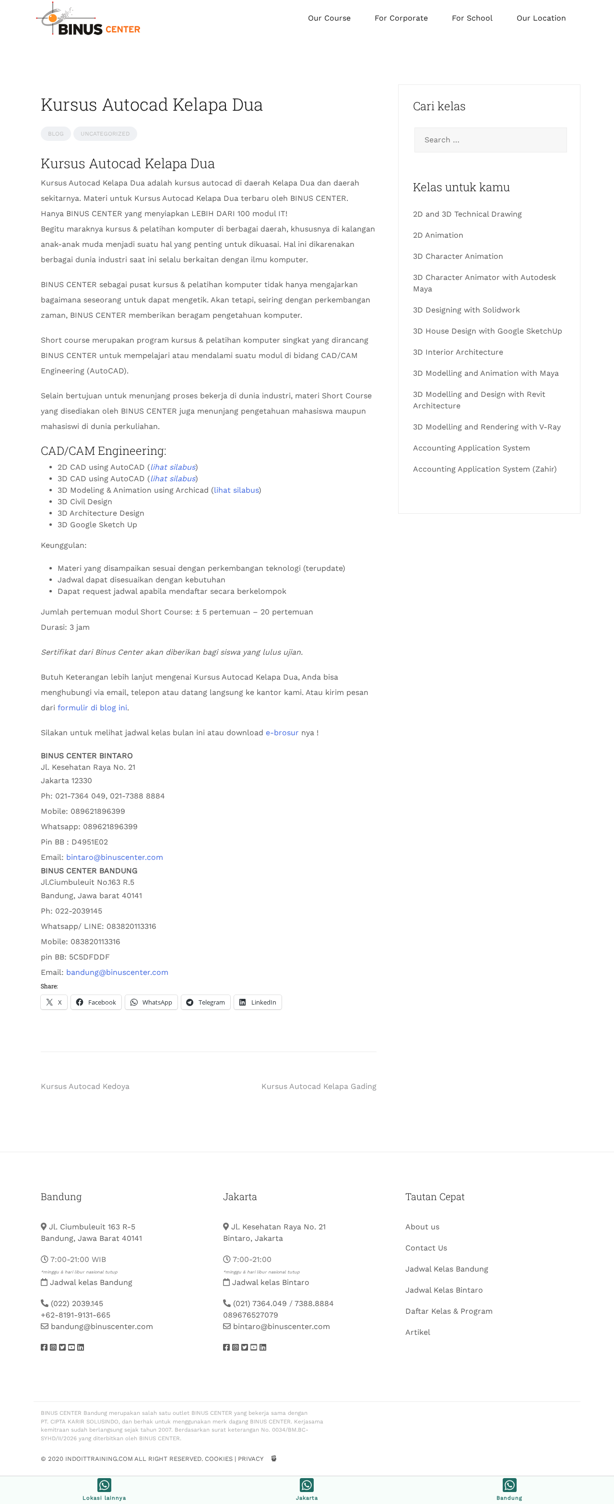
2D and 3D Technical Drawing (467, 214)
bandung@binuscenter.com (117, 972)
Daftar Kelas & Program (449, 1311)
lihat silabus (236, 490)
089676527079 (250, 1314)
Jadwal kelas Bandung (91, 1282)
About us (422, 1226)
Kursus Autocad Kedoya (85, 1086)
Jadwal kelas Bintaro (270, 1282)
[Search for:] (489, 139)
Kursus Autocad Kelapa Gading (319, 1086)
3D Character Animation (458, 256)
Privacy (250, 1458)
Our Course (329, 18)
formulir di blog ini (92, 707)
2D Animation (438, 235)
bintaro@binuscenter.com (114, 857)
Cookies (219, 1458)
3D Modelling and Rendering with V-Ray (487, 426)
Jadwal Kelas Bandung (446, 1268)
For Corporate (401, 18)
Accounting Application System (471, 447)
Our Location (541, 18)
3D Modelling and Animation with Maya (486, 373)
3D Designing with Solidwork (466, 309)
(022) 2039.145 (77, 1303)
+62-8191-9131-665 (75, 1314)
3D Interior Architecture (458, 352)
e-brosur (282, 732)
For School (472, 18)
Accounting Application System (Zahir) (485, 469)
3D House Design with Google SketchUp (487, 331)
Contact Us (426, 1247)
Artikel (417, 1332)
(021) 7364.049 (260, 1303)
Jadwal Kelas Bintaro (444, 1290)
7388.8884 (314, 1303)
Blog (56, 133)
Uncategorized (105, 133)
